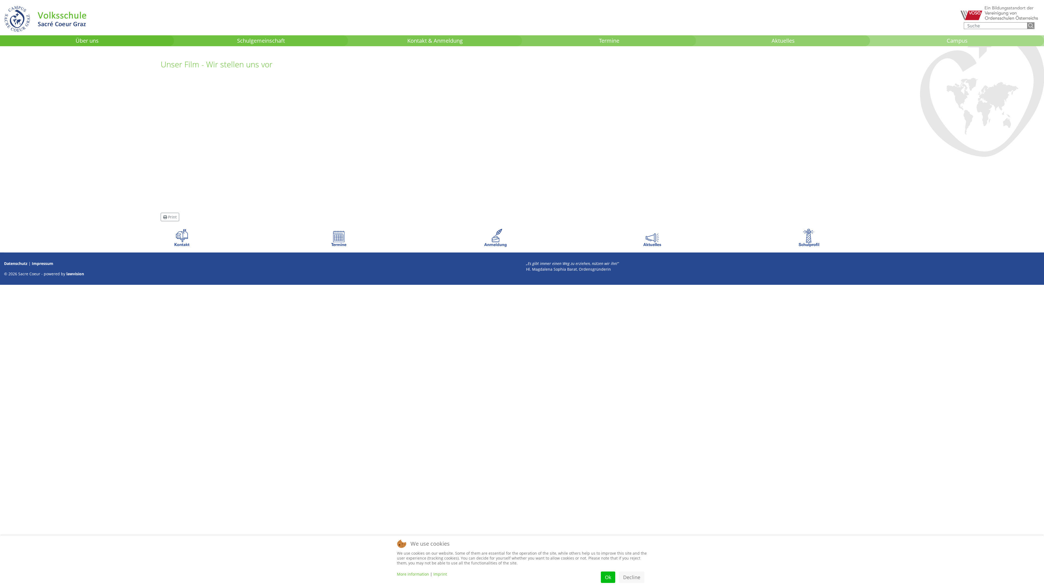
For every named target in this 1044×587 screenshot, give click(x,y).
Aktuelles (783, 40)
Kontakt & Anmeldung (435, 40)
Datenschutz (15, 263)
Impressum (42, 263)
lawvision (75, 273)
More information (413, 574)
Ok (608, 577)
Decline (631, 577)
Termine (609, 40)
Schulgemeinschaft (261, 40)
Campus (957, 40)
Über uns (87, 40)
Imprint (440, 574)
